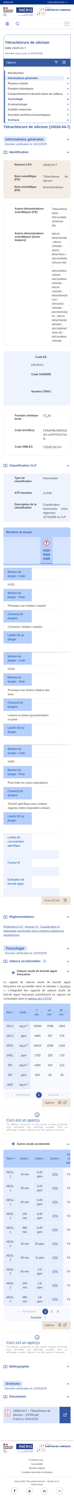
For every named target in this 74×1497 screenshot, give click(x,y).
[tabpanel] (37, 736)
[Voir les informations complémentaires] (44, 961)
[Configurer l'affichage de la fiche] (56, 62)
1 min (36, 1012)
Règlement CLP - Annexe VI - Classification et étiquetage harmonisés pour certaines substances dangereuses (33, 930)
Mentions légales (37, 1468)
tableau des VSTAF (40, 998)
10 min (49, 1012)
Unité (23, 1012)
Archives (13, 120)
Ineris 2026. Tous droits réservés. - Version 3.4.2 (37, 1481)
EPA (55, 1174)
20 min (61, 1012)
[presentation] (47, 415)
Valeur (39, 1158)
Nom (9, 1012)
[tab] (6, 550)
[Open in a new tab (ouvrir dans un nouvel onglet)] (65, 1415)
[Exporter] (64, 62)
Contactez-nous (36, 1460)
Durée (24, 1158)
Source (54, 1158)
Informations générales (23, 78)
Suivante (36, 1317)
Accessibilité (37, 1464)
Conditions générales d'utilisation (37, 1472)
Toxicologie (15, 99)
